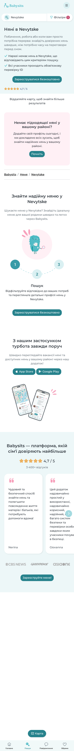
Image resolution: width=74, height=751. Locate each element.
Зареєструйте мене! (37, 578)
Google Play (50, 371)
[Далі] (68, 513)
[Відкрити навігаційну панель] (66, 5)
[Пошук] (7, 17)
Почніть (37, 154)
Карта (39, 733)
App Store (25, 371)
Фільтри (60, 17)
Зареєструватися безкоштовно (37, 79)
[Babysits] (13, 5)
